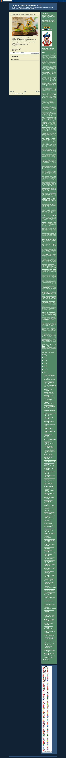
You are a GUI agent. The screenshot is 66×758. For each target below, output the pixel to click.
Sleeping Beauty (46, 293)
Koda (43, 184)
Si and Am (52, 289)
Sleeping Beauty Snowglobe (49, 505)
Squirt (47, 304)
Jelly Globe (51, 171)
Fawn (47, 133)
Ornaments (46, 245)
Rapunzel (44, 272)
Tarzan (47, 309)
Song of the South (52, 301)
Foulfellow (53, 138)
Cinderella (51, 97)
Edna (54, 122)
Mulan (54, 235)
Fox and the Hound (49, 139)
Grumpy (43, 149)
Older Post (38, 91)
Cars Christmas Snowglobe (49, 547)
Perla (43, 250)
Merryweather (44, 211)
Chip (55, 93)
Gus (49, 149)
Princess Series (50, 267)
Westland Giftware (46, 339)
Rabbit (43, 271)
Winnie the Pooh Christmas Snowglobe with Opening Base (49, 616)
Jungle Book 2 (48, 177)
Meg (48, 210)
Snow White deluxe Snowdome (50, 608)
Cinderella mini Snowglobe (49, 580)
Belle (48, 72)
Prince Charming (51, 264)
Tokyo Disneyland (49, 320)
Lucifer (44, 198)
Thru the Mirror (46, 315)
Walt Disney (45, 334)
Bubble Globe (51, 83)
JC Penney (45, 171)
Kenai (54, 178)
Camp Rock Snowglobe (48, 558)
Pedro (44, 249)
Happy (49, 152)
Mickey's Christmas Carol (46, 219)
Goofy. (46, 145)
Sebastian (52, 286)
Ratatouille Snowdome (48, 634)
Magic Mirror (44, 201)
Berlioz (50, 73)
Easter (45, 122)
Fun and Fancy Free (45, 141)
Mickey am (52, 211)
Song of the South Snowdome (49, 604)
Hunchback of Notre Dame (46, 162)
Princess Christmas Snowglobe (50, 461)
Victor (54, 331)
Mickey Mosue (46, 215)
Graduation (44, 146)
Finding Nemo (48, 134)
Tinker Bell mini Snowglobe (49, 484)
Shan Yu (51, 287)
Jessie (50, 172)
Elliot (48, 123)
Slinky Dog (45, 294)
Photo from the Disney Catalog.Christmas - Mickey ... (50, 641)
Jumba (51, 176)
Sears (48, 286)
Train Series (48, 325)
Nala (55, 236)
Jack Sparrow (53, 167)
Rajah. (55, 271)
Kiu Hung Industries (50, 183)
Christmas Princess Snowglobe (50, 552)
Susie (54, 307)
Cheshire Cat (44, 93)
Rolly (52, 275)
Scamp (49, 282)
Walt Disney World (48, 335)
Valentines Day (48, 331)
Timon (47, 318)
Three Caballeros (52, 312)
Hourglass (52, 160)
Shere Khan (44, 289)
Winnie (47, 344)
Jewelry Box (54, 172)
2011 (45, 368)
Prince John (50, 265)
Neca (51, 238)
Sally (43, 280)
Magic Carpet (44, 200)
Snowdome (53, 297)
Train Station (54, 325)
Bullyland (54, 84)
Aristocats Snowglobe (48, 521)
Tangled (43, 309)
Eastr (50, 122)
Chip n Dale (46, 94)
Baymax (49, 67)
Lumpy (54, 198)
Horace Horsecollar (45, 160)
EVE (52, 127)
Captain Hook (49, 88)
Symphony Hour (52, 308)
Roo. (45, 276)
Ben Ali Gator (54, 72)
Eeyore (43, 123)
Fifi (50, 133)
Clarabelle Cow (44, 98)
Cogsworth (51, 101)
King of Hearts (47, 182)
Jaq (45, 169)
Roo (55, 275)
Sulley (47, 307)
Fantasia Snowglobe (48, 523)
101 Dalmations (53, 53)
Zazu (43, 352)
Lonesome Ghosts (52, 195)
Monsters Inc (44, 228)
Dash (46, 109)
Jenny (43, 172)
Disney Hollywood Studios (51, 112)
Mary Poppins (45, 206)
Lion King (46, 190)
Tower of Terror (44, 324)
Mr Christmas (52, 230)
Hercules (43, 156)
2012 (45, 366)
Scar (52, 282)
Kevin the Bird (50, 179)
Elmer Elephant (52, 123)
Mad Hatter (44, 199)
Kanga (47, 178)
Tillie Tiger (43, 318)
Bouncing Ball (46, 78)
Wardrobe (43, 336)
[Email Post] (31, 53)
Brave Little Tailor (52, 79)
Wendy (53, 337)
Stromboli (43, 307)
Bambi (50, 64)
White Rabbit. (51, 340)
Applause (43, 62)
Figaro (53, 133)
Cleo (52, 98)
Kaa (44, 178)
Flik (42, 135)
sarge (46, 282)
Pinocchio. (53, 254)
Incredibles (53, 163)
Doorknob (43, 119)
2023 (45, 355)
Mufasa (50, 235)
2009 (45, 371)
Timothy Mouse (53, 318)
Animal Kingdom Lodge (51, 61)
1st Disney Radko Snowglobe (49, 655)
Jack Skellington (45, 167)
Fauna (43, 133)
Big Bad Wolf (48, 74)
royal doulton (44, 277)
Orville (50, 245)
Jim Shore (45, 173)
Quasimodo (46, 270)
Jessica (46, 172)
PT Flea (51, 269)
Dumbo (54, 120)
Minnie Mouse (45, 225)
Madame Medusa (52, 199)
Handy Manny (44, 151)
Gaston (51, 141)
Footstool (47, 138)
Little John (46, 193)
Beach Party (53, 67)
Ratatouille (53, 272)
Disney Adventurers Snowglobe (50, 385)
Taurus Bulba (52, 309)
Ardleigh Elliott (48, 62)
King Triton (44, 183)
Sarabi (43, 282)
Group (52, 147)
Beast (53, 68)
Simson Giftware (45, 292)
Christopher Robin (48, 96)
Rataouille (49, 272)
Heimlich (53, 155)
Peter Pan (49, 251)
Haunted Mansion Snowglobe (49, 375)
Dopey (48, 119)
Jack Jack (53, 166)
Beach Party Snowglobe (48, 392)
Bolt (48, 77)
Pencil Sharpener (49, 249)
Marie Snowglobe (47, 520)
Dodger (45, 118)
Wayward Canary (52, 336)
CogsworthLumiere (45, 102)
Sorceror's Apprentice (46, 302)
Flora (45, 135)
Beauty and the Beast (47, 69)
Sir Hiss (52, 292)
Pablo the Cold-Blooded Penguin (47, 246)
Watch (48, 336)
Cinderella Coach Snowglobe (49, 597)
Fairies (43, 130)
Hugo (54, 161)
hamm (54, 150)
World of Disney (53, 348)
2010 (45, 369)
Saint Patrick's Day (52, 278)
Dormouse (53, 119)
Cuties (51, 107)
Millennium (53, 224)
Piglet (55, 252)
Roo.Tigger (49, 276)
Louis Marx (49, 196)
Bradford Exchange (45, 79)
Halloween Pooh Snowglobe (49, 379)
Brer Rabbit (52, 80)
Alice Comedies (53, 58)
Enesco (43, 125)
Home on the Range (48, 157)
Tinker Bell (46, 319)
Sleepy (54, 293)
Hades (54, 149)
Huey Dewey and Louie (46, 161)
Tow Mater (53, 323)
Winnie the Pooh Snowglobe (49, 471)
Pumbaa (54, 269)
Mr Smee (52, 233)
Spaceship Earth (49, 303)
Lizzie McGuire (47, 194)
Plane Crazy (44, 256)
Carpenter (48, 89)
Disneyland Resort (50, 117)
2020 (45, 358)
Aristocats (54, 62)
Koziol (49, 184)
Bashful (54, 66)
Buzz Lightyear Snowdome (49, 590)
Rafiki (51, 271)
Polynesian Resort (48, 260)
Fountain (43, 139)
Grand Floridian (50, 146)
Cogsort (43, 101)
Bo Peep (44, 77)
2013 (45, 365)
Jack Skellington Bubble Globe (50, 460)
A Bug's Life (51, 56)
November (47, 659)
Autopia (50, 63)
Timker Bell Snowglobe (48, 486)
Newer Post (12, 91)
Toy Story (50, 324)
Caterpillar (53, 90)
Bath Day (45, 67)
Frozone (54, 140)
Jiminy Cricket (51, 173)
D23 (55, 107)
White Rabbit (44, 340)
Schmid (46, 283)
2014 (45, 363)
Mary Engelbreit (53, 205)
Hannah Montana (52, 151)
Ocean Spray (54, 241)
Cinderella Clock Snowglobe (49, 533)
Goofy (48, 144)
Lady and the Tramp (46, 185)
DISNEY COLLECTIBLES (48, 49)
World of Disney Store (46, 349)
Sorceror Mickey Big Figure (49, 403)
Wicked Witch (53, 341)
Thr (47, 312)
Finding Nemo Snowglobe (49, 393)
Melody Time (53, 210)
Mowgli (48, 230)
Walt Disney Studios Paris (52, 334)
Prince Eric (44, 265)
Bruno (46, 83)
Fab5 (54, 129)
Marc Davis (48, 204)
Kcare (51, 178)
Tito (52, 319)
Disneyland (46, 115)
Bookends (54, 77)
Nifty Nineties (48, 240)
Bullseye (50, 84)
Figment (43, 134)
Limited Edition (53, 189)
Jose (43, 176)
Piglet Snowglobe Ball (48, 483)
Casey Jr (49, 90)
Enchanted (53, 124)
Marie (45, 205)
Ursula (43, 331)
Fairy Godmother (50, 130)
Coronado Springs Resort (46, 103)
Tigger (52, 317)
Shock (48, 289)
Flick (54, 134)
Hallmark (43, 150)
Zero (46, 352)
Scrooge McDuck (52, 283)
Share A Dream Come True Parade (49, 288)
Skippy (55, 292)
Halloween (48, 150)
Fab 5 (48, 129)
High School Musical (50, 156)
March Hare (54, 204)
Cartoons (44, 90)
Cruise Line (54, 106)
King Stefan (53, 182)
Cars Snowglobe (47, 548)
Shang (55, 287)
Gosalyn (54, 145)
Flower (49, 136)
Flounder (43, 136)
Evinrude (49, 128)
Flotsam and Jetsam (52, 135)
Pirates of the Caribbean (46, 255)
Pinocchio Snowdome (48, 649)
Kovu (46, 184)
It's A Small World (48, 166)
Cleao (49, 98)
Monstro (50, 228)
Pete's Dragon (44, 251)
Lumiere (48, 198)
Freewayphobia (45, 140)
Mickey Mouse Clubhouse (50, 218)
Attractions (45, 63)
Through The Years (52, 314)
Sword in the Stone (45, 308)
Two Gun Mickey (50, 330)
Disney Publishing (53, 113)
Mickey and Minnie (46, 212)
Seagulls (44, 286)
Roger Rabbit (47, 275)
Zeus (49, 352)
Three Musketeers (45, 314)
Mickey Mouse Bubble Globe (49, 397)
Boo (50, 77)
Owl (53, 245)
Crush (45, 107)
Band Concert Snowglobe (49, 426)
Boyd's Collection (52, 78)
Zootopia (52, 352)
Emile (43, 124)
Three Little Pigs (52, 313)
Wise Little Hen (49, 347)
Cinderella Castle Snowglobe (49, 635)
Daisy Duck (45, 108)
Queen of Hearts (52, 270)
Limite (48, 189)
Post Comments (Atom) (19, 93)
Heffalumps (48, 155)
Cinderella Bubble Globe (48, 428)
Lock (52, 194)
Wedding (47, 337)
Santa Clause (53, 281)
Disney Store (45, 114)
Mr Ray (48, 233)
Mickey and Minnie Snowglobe (50, 573)
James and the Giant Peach (50, 168)
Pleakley (51, 256)
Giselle (44, 144)
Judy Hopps (47, 176)
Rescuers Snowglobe (48, 526)
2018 (45, 360)
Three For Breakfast (45, 313)
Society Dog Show (45, 301)
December (47, 374)
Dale (50, 108)
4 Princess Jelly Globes (48, 454)
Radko (48, 271)
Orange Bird (48, 244)
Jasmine (50, 169)
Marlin (49, 205)
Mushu (52, 236)
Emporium (47, 124)
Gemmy (54, 141)
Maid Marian (49, 201)
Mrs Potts (44, 235)
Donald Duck (50, 118)
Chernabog (53, 91)
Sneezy (50, 294)
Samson (43, 281)
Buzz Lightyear (47, 85)
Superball (50, 307)
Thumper (52, 315)
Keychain (54, 179)
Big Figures (53, 74)
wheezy (54, 339)
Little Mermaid (53, 193)
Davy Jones (50, 109)
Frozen (50, 140)
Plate (48, 256)
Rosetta (53, 276)
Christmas (53, 94)
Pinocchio (47, 254)
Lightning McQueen (47, 188)
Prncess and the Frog (45, 269)
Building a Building (45, 84)
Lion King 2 (51, 190)
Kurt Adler (53, 184)
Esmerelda (44, 127)
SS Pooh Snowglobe (48, 399)
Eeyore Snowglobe (47, 537)
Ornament (54, 244)
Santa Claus (48, 281)
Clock (55, 98)
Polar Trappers (50, 259)
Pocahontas (44, 259)
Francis (55, 139)
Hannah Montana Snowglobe (49, 557)
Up (54, 330)
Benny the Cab (45, 73)
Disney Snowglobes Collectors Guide (26, 5)
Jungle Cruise (54, 177)
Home (25, 91)
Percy (54, 249)
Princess (49, 266)
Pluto (55, 256)
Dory (43, 120)
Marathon (43, 204)
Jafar (43, 168)
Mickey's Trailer (50, 222)
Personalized (48, 250)
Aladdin (47, 58)
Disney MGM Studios (45, 113)
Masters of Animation (52, 206)
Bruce (43, 83)
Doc (55, 117)
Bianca (43, 74)
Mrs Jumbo (53, 234)
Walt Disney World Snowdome (50, 587)
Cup (48, 107)
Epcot (53, 125)
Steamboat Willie (53, 304)
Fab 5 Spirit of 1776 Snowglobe (50, 439)
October (46, 660)
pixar (54, 255)
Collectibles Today (52, 102)
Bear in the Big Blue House (46, 68)
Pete (54, 250)
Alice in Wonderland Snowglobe (50, 413)
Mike (48, 224)
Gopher (50, 145)
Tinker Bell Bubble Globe (49, 381)
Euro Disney (49, 127)
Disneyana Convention (52, 114)
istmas (43, 166)
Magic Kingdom (51, 200)
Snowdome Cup (49, 298)
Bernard (53, 73)
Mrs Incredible (47, 234)
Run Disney (50, 277)
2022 (45, 357)
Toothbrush (44, 323)
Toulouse (48, 323)
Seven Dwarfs (45, 287)
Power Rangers (48, 261)
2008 (45, 372)
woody (49, 348)
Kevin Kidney (44, 179)
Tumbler (43, 329)
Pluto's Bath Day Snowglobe (49, 560)
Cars (53, 89)
